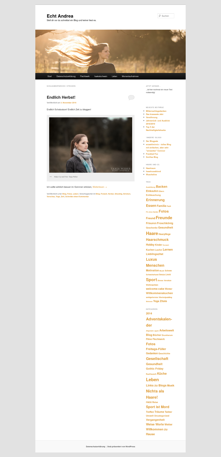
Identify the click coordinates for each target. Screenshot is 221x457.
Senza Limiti (165, 274)
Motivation (152, 270)
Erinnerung (155, 199)
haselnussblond (153, 171)
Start (50, 76)
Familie (161, 206)
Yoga (58, 196)
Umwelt (150, 415)
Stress (160, 280)
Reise (155, 402)
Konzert (166, 245)
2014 (149, 313)
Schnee (168, 270)
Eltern (161, 191)
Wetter (168, 288)
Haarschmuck (157, 239)
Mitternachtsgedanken (156, 111)
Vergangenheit (155, 419)
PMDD (149, 402)
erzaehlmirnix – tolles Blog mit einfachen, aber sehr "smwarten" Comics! (158, 147)
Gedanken (152, 353)
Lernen (168, 249)
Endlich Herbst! (61, 97)
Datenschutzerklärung (66, 76)
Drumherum (167, 335)
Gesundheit (165, 227)
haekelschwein (100, 76)
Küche (162, 373)
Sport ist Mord (157, 406)
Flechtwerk (85, 76)
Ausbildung (150, 187)
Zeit (62, 196)
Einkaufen (152, 191)
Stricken (126, 193)
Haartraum (151, 168)
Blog (64, 193)
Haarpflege (165, 234)
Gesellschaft (157, 358)
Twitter (168, 412)
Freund (150, 218)
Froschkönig (165, 223)
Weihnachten (152, 284)
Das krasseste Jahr (154, 114)
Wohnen (149, 301)
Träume (159, 412)
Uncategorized (161, 415)
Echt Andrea (60, 15)
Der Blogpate (152, 141)
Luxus (151, 259)
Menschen (155, 265)
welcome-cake (155, 288)
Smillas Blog (152, 157)
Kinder (158, 244)
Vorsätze (167, 280)
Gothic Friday (154, 368)
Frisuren (151, 223)
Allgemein (150, 331)
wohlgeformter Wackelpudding (159, 297)
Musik (162, 271)
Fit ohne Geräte (152, 212)
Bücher (157, 335)
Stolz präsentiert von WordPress (121, 446)
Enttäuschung (153, 194)
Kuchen (150, 249)
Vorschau (51, 196)
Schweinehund (152, 274)
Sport (151, 279)
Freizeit (104, 193)
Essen (151, 205)
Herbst (111, 193)
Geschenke (152, 227)
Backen (161, 186)
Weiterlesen (100, 186)
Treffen (150, 412)
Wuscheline (151, 174)
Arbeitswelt (166, 330)
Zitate (163, 301)
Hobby (150, 244)
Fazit (169, 206)
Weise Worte (155, 424)
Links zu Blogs (156, 385)
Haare (152, 233)
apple (156, 331)
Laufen (158, 249)
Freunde (164, 217)
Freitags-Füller (156, 349)
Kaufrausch (151, 374)
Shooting (118, 193)
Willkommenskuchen (159, 293)
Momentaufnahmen (130, 76)
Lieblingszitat (154, 254)
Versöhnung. (152, 117)
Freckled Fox (152, 153)
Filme (149, 339)
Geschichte (164, 353)
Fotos (69, 193)
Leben (114, 76)
